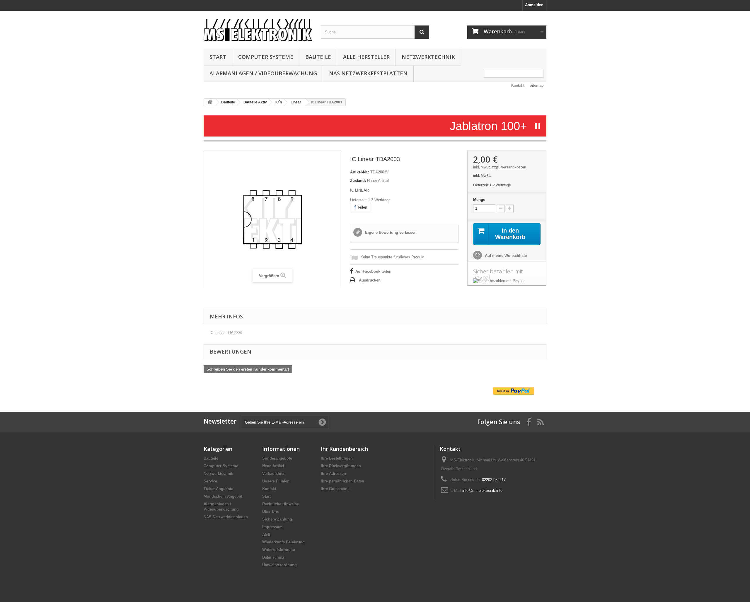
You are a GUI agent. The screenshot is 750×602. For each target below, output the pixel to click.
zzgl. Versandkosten (509, 167)
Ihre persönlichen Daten (342, 481)
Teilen (361, 207)
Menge (479, 199)
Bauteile (318, 56)
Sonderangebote (277, 458)
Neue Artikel (273, 466)
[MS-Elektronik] (258, 28)
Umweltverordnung (279, 565)
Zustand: (358, 180)
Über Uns (270, 511)
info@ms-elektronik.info (482, 490)
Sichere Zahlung (277, 519)
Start (217, 56)
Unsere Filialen (275, 481)
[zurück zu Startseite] (209, 102)
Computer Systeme (265, 56)
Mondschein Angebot (223, 496)
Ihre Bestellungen (337, 458)
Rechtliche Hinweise (280, 504)
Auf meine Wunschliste (505, 255)
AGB (266, 534)
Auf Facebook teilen (373, 271)
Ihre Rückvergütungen (341, 466)
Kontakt (517, 85)
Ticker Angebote (218, 489)
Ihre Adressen (333, 473)
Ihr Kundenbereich (344, 448)
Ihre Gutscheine (335, 489)
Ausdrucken (370, 280)
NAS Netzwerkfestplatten (368, 73)
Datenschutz (273, 557)
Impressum (272, 527)
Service (210, 481)
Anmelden (534, 5)
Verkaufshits (273, 473)
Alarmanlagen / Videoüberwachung (263, 73)
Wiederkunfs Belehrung (283, 542)
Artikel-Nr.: (359, 172)
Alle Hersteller (366, 56)
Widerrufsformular (278, 550)
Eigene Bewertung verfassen (390, 232)
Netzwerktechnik (428, 56)
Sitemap (536, 85)
